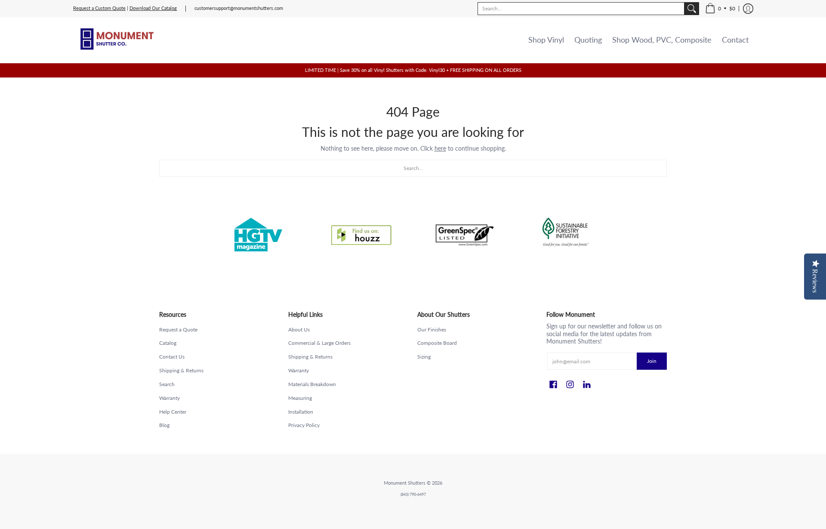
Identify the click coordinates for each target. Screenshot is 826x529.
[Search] (691, 8)
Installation (300, 411)
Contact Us (172, 356)
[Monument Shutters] (116, 40)
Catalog (167, 343)
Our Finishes (431, 329)
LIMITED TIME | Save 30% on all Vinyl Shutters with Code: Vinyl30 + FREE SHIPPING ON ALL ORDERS (413, 70)
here (440, 148)
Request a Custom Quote (99, 8)
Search (167, 384)
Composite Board (437, 343)
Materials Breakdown (312, 384)
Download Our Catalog (153, 8)
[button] (720, 8)
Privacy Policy (304, 425)
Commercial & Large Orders (319, 343)
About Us (299, 329)
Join (651, 361)
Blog (164, 425)
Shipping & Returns (181, 370)
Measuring (300, 398)
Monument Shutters (404, 483)
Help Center (172, 411)
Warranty (169, 398)
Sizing (424, 356)
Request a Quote (178, 329)
